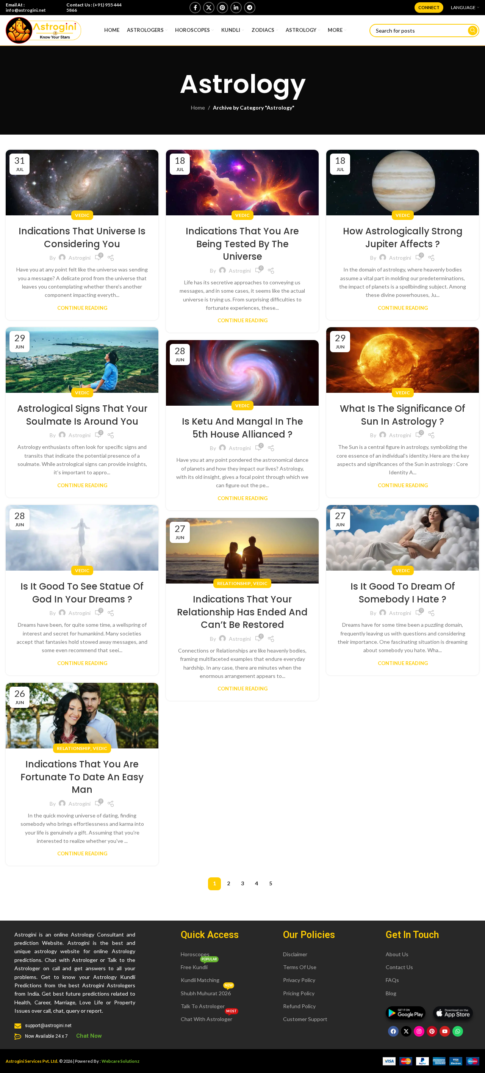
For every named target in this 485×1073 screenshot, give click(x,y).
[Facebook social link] (195, 7)
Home (198, 107)
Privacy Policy (299, 980)
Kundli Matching (200, 980)
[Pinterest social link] (222, 7)
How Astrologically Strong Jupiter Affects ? (403, 237)
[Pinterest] (432, 1031)
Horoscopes (195, 954)
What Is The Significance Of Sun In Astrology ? (402, 415)
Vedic (82, 215)
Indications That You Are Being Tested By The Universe (242, 244)
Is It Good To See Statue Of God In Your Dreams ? (82, 593)
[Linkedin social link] (236, 7)
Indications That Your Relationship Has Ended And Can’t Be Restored (242, 612)
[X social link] (208, 7)
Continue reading (82, 308)
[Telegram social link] (249, 7)
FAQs (392, 980)
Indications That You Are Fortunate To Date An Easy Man (82, 777)
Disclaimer (295, 954)
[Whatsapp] (457, 1031)
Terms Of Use (299, 967)
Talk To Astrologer (203, 1006)
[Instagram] (419, 1031)
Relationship (234, 583)
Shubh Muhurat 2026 (207, 991)
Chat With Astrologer (209, 1017)
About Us (397, 954)
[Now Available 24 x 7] (17, 1036)
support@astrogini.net (48, 1025)
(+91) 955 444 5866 (94, 7)
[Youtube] (445, 1031)
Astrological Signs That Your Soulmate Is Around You (82, 415)
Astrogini (80, 257)
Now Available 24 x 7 (46, 1036)
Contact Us (399, 967)
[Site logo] (43, 30)
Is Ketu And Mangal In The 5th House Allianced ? (242, 428)
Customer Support (305, 1019)
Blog (391, 993)
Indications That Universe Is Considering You (82, 237)
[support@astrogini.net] (17, 1026)
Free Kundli (199, 965)
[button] (210, 935)
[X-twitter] (406, 1031)
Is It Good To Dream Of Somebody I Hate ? (402, 593)
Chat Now (89, 1035)
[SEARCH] (472, 30)
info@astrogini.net (26, 10)
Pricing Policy (298, 993)
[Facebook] (393, 1031)
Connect (429, 7)
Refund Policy (299, 1006)
